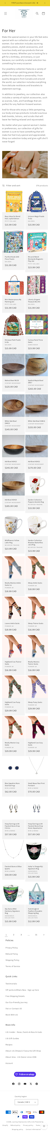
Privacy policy (28, 1125)
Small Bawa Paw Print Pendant (36, 784)
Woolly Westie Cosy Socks (12, 744)
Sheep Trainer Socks (35, 623)
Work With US (12, 1014)
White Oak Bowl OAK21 (36, 421)
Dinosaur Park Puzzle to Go (13, 341)
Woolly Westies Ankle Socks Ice (13, 584)
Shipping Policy (12, 960)
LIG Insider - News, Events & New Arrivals (24, 1032)
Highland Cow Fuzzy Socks (12, 703)
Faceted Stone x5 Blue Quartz (13, 867)
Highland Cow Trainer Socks (13, 663)
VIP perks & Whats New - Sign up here (22, 990)
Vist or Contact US (14, 1008)
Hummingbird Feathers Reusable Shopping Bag (35, 911)
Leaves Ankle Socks (12, 623)
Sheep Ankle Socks (35, 583)
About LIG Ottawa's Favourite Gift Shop (23, 1051)
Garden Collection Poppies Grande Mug (36, 501)
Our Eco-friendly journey (16, 1002)
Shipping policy (17, 1129)
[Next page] (44, 935)
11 (36, 934)
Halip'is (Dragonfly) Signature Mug (35, 867)
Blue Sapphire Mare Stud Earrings (12, 784)
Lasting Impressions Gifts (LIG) (23, 1122)
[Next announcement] (45, 3)
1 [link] (6, 934)
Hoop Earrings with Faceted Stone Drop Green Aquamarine (35, 826)
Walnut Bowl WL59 (12, 380)
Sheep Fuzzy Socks (35, 702)
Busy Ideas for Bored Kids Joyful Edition (12, 217)
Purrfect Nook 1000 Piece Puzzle (12, 258)
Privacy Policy (12, 947)
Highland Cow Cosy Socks (35, 744)
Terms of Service (13, 966)
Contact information (33, 1129)
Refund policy (15, 1125)
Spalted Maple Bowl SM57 (35, 381)
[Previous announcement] (5, 3)
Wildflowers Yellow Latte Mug (12, 541)
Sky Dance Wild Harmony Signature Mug (12, 911)
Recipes (9, 1044)
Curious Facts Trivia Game (35, 341)
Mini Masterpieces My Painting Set (13, 300)
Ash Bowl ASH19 (11, 500)
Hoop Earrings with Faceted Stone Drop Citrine (12, 826)
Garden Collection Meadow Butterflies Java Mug (35, 542)
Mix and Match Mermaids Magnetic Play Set (35, 259)
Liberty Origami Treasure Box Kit (34, 300)
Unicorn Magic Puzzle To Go (36, 217)
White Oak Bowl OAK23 (11, 422)
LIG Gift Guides (12, 1038)
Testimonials (11, 983)
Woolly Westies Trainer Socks (33, 663)
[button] (5, 13)
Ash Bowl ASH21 (34, 461)
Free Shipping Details (15, 996)
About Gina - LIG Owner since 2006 (21, 1057)
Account (9, 1063)
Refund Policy (12, 954)
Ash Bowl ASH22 (11, 461)
